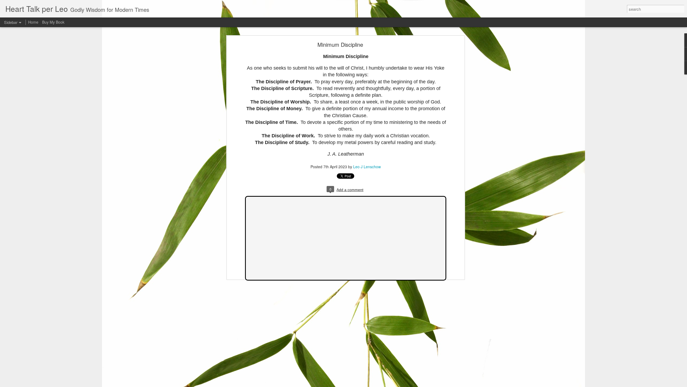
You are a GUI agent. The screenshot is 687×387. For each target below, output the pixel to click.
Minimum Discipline (340, 44)
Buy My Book (53, 22)
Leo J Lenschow (367, 166)
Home (33, 22)
